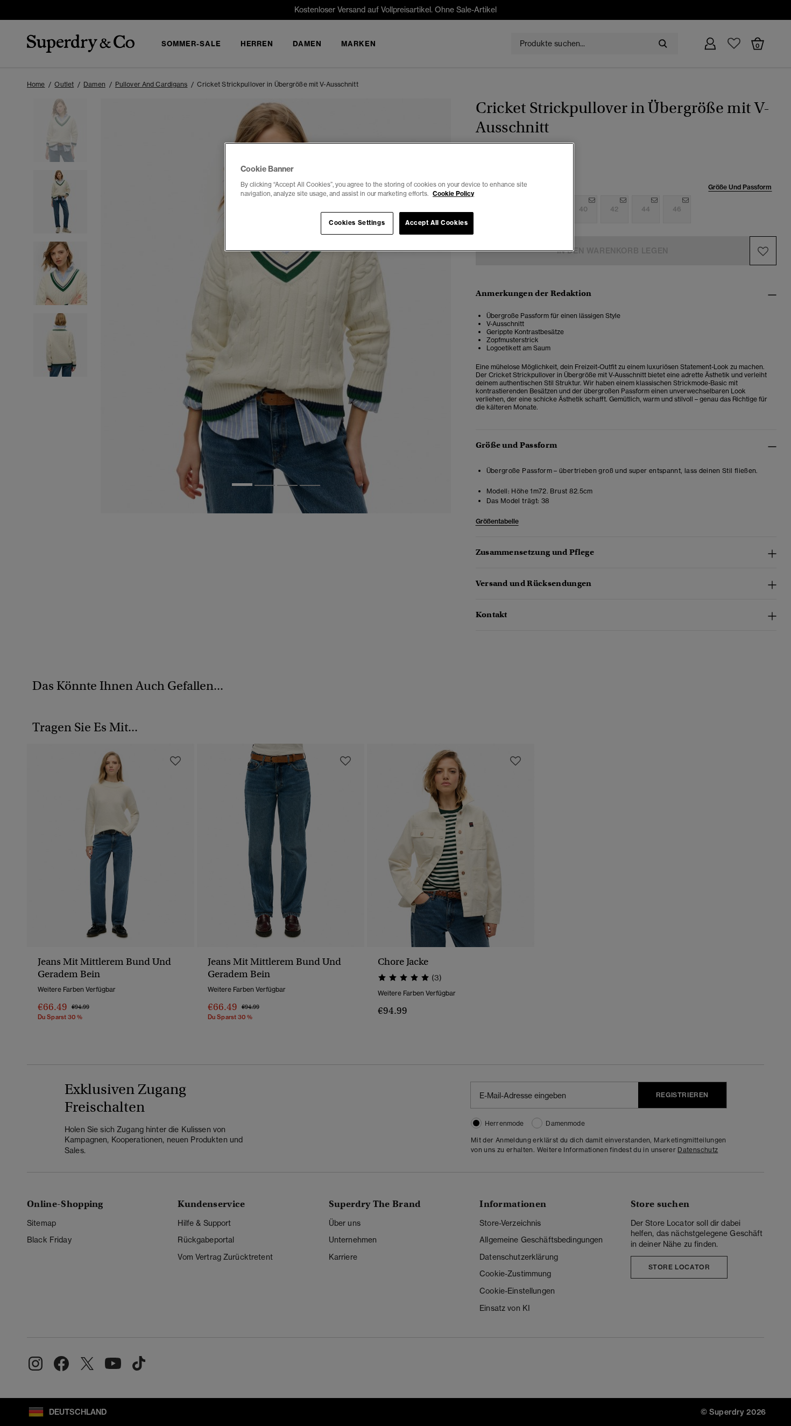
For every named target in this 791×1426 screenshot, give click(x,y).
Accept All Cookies (436, 223)
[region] (399, 197)
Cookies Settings (357, 223)
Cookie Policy (453, 193)
